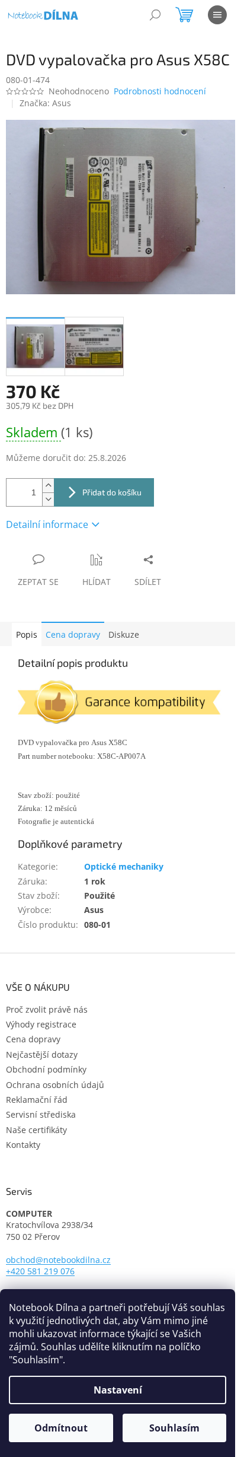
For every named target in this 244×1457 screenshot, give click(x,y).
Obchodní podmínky (46, 1069)
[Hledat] (155, 15)
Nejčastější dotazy (42, 1054)
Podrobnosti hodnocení (160, 91)
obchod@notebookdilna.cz (58, 1259)
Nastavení (118, 1389)
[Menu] (217, 15)
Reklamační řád (37, 1099)
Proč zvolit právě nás (47, 1009)
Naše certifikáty (36, 1129)
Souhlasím (174, 1427)
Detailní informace (47, 524)
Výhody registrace (41, 1024)
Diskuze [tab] (123, 634)
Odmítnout (61, 1427)
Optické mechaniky (123, 866)
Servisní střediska (41, 1114)
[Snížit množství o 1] (48, 499)
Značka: (45, 103)
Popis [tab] (26, 634)
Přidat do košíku (112, 492)
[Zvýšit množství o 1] (48, 485)
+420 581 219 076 (40, 1271)
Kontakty (23, 1144)
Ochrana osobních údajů (55, 1084)
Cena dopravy (73, 634)
